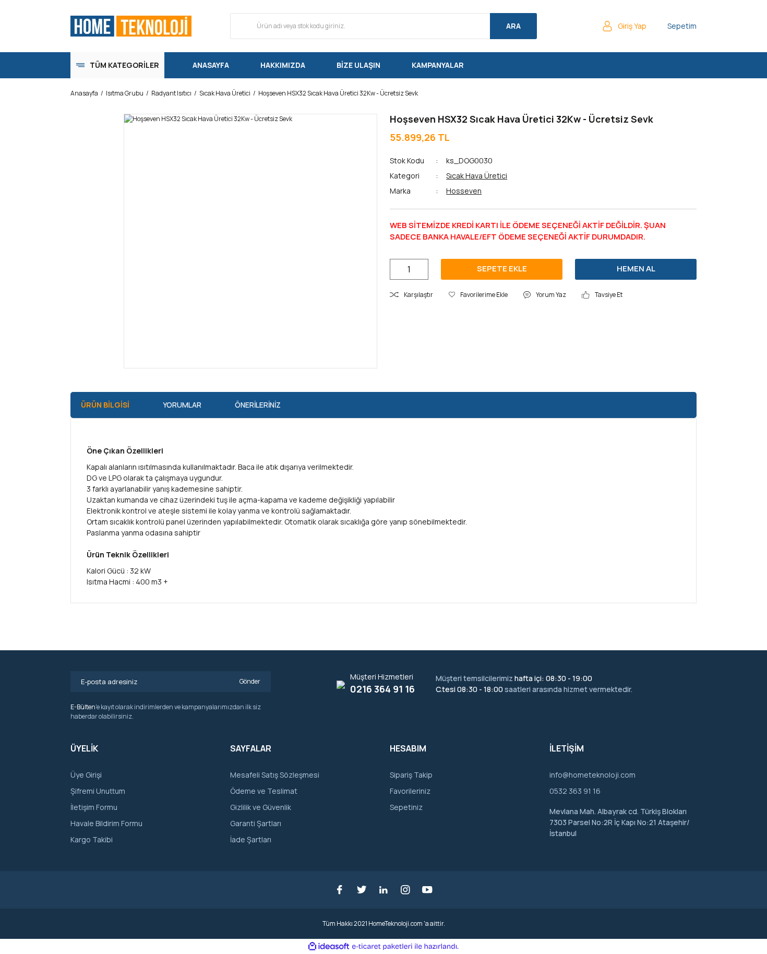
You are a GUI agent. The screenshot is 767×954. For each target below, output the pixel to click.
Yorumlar (182, 405)
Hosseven (464, 191)
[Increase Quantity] (420, 269)
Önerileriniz (258, 405)
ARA (513, 26)
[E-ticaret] (382, 946)
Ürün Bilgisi (105, 405)
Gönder (249, 681)
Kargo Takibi (91, 839)
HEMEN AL (636, 268)
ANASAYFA (211, 65)
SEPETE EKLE (502, 268)
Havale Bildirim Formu (106, 823)
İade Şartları (250, 839)
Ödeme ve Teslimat (263, 791)
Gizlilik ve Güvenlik (260, 807)
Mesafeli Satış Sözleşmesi (274, 775)
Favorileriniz (410, 791)
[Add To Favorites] (478, 295)
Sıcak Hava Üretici (476, 176)
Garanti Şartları (255, 823)
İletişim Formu (93, 807)
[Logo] (130, 26)
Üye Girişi (86, 775)
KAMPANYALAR (438, 65)
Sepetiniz (406, 807)
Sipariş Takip (411, 775)
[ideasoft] (329, 946)
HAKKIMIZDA (282, 65)
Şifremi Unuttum (97, 791)
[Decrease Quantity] (398, 269)
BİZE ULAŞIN (358, 65)
